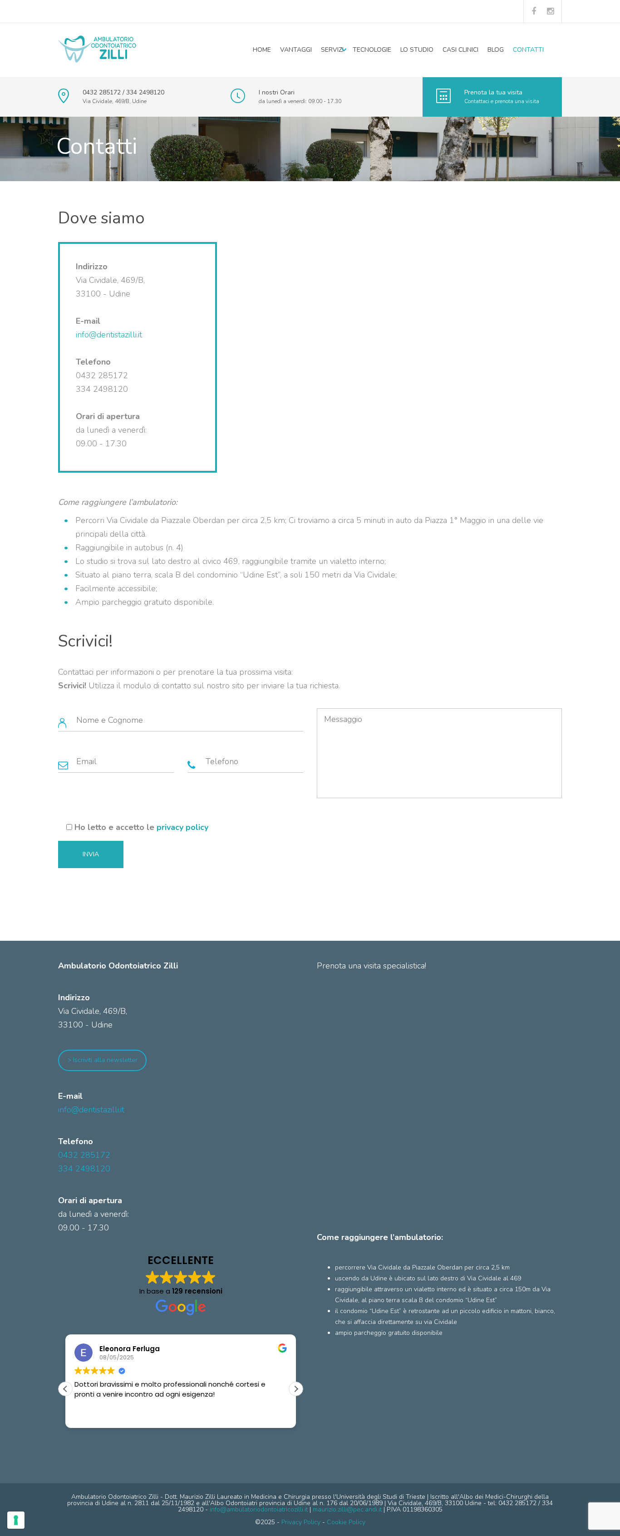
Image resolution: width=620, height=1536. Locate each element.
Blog (495, 49)
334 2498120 (84, 1168)
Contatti (528, 49)
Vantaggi (296, 49)
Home (262, 49)
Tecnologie (372, 49)
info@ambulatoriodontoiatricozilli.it (259, 1509)
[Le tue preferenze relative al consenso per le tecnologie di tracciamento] (16, 1520)
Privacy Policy (300, 1522)
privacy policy (182, 827)
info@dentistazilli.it (109, 334)
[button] (296, 1389)
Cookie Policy (346, 1522)
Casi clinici (460, 49)
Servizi (332, 49)
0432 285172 (84, 1155)
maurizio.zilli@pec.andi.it (347, 1509)
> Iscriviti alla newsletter (103, 1060)
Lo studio (416, 49)
